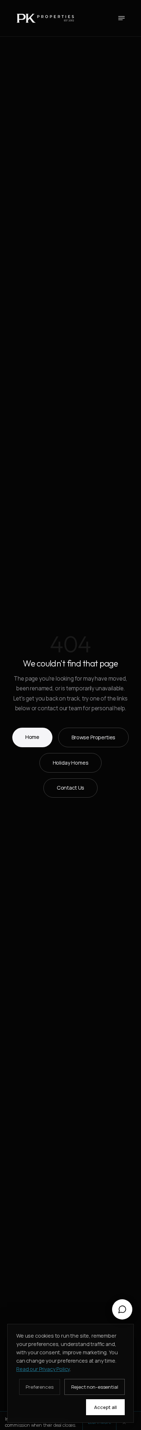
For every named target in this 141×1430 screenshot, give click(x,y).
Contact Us (70, 787)
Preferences (39, 1387)
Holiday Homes (71, 762)
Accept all (105, 1407)
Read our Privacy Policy (43, 1369)
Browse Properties (93, 737)
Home (32, 736)
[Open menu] (121, 18)
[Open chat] (122, 1309)
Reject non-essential (94, 1387)
